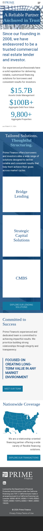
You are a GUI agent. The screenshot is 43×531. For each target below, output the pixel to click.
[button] (39, 3)
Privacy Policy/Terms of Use (21, 513)
